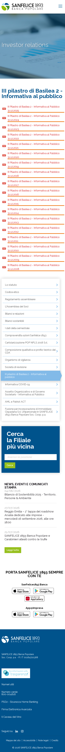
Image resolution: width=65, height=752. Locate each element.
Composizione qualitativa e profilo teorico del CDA (30, 351)
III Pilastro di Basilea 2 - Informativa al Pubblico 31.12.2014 (34, 211)
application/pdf (4, 108)
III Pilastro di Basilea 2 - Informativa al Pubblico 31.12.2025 (34, 108)
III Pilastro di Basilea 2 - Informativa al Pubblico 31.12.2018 (34, 174)
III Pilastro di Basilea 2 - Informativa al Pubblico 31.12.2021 (34, 146)
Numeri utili (8, 684)
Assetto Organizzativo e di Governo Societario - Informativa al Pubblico (25, 393)
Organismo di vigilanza (17, 359)
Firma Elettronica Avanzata (17, 709)
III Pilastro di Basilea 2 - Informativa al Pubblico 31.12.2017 (34, 183)
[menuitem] (31, 285)
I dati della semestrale (17, 328)
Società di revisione (15, 367)
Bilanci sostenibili (14, 321)
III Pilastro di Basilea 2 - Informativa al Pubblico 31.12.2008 (34, 267)
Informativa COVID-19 (17, 384)
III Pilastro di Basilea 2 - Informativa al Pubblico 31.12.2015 (34, 201)
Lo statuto (11, 284)
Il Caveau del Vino (11, 716)
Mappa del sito (13, 740)
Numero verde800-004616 (10, 693)
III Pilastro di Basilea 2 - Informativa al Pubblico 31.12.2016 (34, 192)
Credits (54, 740)
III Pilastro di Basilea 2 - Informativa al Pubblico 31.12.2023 (34, 127)
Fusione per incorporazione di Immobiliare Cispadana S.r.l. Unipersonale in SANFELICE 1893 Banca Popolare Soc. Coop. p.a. (29, 412)
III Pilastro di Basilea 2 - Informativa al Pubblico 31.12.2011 (34, 239)
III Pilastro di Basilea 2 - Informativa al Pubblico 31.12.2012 (34, 229)
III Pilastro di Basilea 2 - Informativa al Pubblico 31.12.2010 (34, 248)
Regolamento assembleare (20, 299)
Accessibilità (29, 740)
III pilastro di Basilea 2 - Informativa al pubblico (25, 375)
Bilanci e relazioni (14, 313)
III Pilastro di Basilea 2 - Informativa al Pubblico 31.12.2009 (34, 257)
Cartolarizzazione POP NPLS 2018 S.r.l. (26, 342)
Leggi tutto (13, 550)
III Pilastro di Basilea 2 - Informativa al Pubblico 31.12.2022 (34, 136)
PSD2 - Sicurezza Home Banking (20, 701)
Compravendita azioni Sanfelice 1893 (25, 335)
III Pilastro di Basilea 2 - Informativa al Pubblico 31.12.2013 (34, 220)
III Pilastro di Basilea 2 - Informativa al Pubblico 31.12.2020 (34, 155)
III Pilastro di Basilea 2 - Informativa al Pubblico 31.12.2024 (34, 118)
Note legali (43, 740)
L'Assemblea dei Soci (16, 306)
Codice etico (12, 292)
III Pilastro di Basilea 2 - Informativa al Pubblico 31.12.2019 (34, 164)
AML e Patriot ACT (15, 401)
